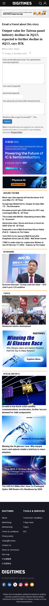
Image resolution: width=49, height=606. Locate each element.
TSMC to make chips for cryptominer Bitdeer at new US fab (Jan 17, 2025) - (23, 243)
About (4, 518)
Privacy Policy (16, 132)
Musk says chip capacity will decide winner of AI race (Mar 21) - (23, 198)
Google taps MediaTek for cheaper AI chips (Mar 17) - (23, 205)
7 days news (28, 522)
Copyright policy (8, 540)
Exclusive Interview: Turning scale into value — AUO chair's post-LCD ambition (24, 286)
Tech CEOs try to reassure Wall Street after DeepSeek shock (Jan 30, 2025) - (24, 237)
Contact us (6, 545)
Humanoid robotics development (16, 326)
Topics (6, 293)
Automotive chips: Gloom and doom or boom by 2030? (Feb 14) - (23, 224)
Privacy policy (7, 536)
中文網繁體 (6, 559)
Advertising (6, 522)
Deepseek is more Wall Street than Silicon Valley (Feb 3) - (23, 230)
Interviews (8, 252)
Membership (7, 527)
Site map (5, 554)
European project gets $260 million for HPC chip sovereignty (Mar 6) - (23, 211)
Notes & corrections (10, 550)
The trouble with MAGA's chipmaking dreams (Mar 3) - (24, 218)
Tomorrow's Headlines (32, 518)
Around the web (11, 193)
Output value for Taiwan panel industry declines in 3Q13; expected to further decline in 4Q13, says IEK (23, 37)
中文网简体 (6, 563)
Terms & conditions (10, 531)
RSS (24, 531)
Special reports (11, 374)
